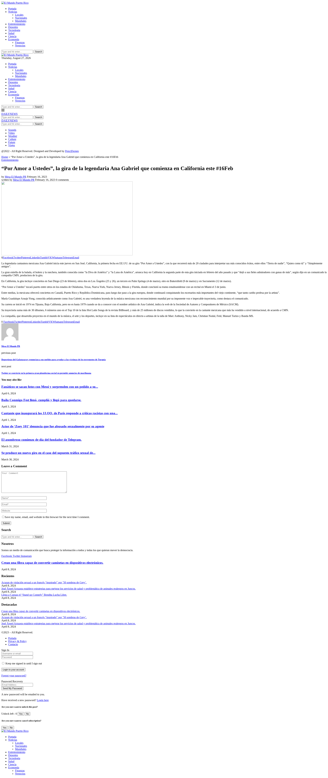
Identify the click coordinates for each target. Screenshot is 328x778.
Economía (13, 39)
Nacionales (21, 17)
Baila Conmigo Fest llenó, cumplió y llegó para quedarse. (41, 400)
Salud (11, 33)
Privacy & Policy (17, 641)
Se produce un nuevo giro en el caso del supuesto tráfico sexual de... (48, 453)
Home (4, 156)
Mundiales (20, 20)
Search (38, 51)
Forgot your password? (13, 675)
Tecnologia (14, 30)
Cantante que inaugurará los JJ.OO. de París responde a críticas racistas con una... (59, 413)
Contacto (13, 644)
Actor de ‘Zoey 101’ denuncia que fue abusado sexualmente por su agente (52, 426)
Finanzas (20, 42)
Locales (19, 14)
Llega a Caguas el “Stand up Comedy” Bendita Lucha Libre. (34, 594)
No (27, 714)
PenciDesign (72, 151)
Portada (12, 8)
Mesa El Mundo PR (15, 176)
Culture (12, 139)
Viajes (11, 145)
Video (11, 133)
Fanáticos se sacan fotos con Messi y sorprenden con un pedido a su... (49, 386)
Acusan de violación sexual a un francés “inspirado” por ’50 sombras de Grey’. (44, 582)
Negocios (20, 45)
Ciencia (12, 36)
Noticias (12, 11)
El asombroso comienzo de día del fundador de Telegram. (41, 439)
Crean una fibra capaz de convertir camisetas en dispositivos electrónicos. (52, 562)
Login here (43, 700)
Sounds (12, 129)
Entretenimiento (16, 24)
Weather (12, 136)
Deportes (13, 27)
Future (11, 142)
